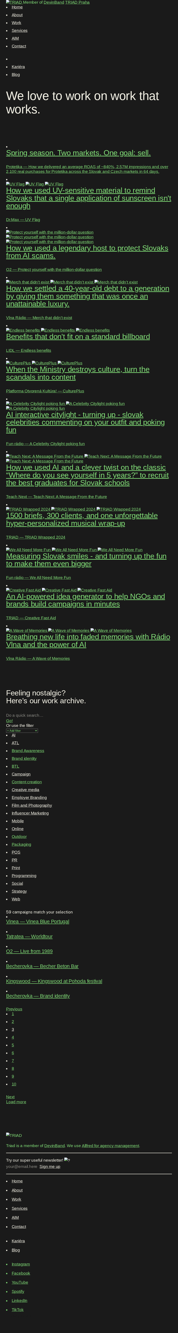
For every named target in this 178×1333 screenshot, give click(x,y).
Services (20, 30)
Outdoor (19, 836)
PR (15, 860)
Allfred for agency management (110, 1145)
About (17, 15)
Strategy (19, 891)
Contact (19, 46)
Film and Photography (32, 805)
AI (14, 735)
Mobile (18, 821)
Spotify (18, 1291)
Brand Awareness (28, 750)
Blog (16, 74)
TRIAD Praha (77, 2)
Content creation (27, 782)
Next (10, 1097)
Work (16, 22)
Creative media (25, 789)
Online (18, 828)
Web (16, 899)
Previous (14, 1009)
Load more (16, 1101)
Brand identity (24, 758)
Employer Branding (29, 797)
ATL (15, 743)
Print (16, 868)
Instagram (21, 1264)
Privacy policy (18, 1315)
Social (17, 883)
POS (16, 852)
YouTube (20, 1282)
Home (17, 7)
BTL (15, 766)
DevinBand (54, 2)
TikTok (18, 1309)
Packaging (21, 844)
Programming (24, 875)
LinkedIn (20, 1300)
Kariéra (18, 66)
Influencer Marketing (30, 813)
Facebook (21, 1273)
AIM (15, 38)
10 (14, 1084)
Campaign (21, 774)
